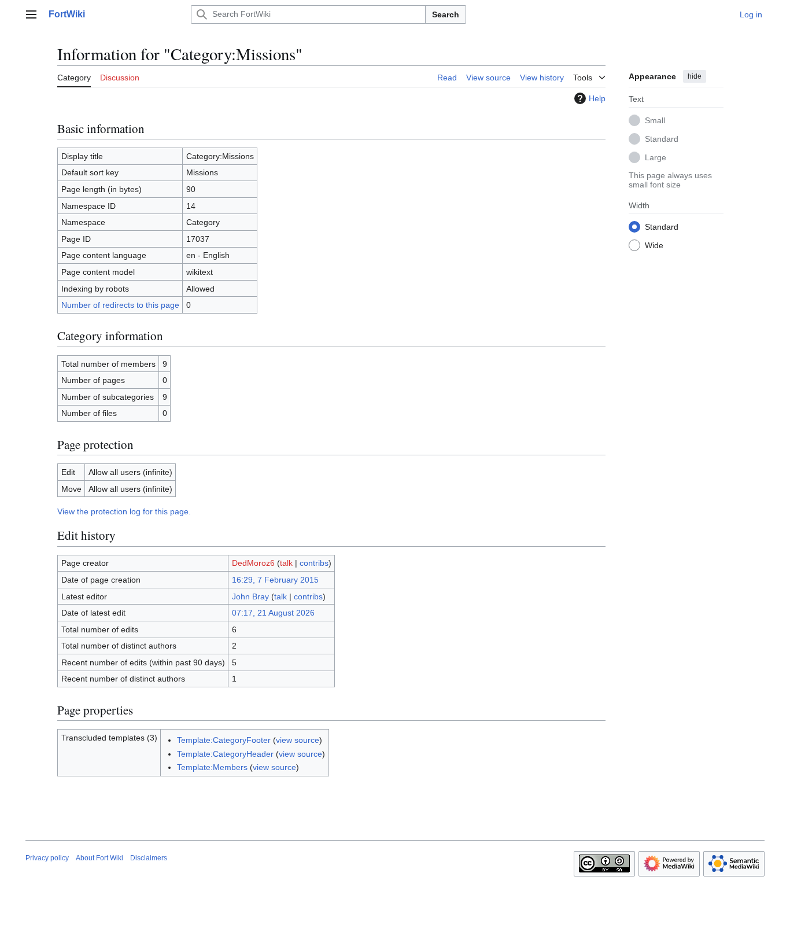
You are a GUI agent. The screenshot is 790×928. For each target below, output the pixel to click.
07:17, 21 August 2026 (273, 612)
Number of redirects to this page (120, 305)
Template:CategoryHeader (225, 753)
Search (445, 14)
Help (597, 98)
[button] (31, 14)
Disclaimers (148, 858)
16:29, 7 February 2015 (275, 579)
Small (655, 119)
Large (655, 156)
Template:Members (212, 767)
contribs (314, 563)
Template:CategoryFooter (224, 740)
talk (286, 563)
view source (297, 740)
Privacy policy (47, 858)
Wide (654, 244)
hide (695, 76)
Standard (661, 138)
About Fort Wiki (99, 858)
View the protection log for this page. (124, 511)
